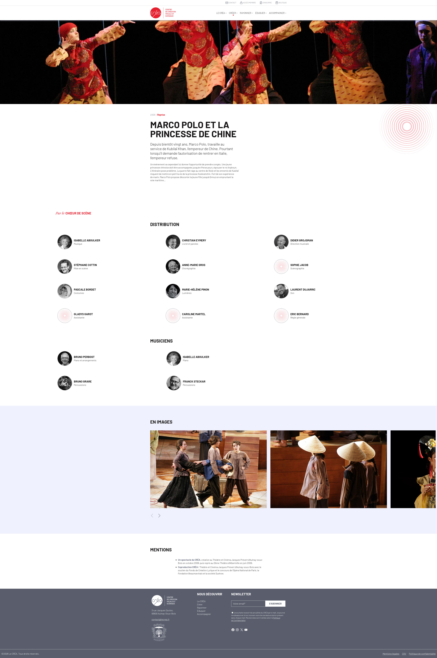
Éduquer (260, 12)
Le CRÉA (220, 12)
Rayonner (245, 12)
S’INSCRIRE (267, 2)
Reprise (161, 114)
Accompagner (277, 12)
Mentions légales (391, 653)
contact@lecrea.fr (160, 619)
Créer (232, 12)
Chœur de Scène (78, 213)
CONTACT (232, 2)
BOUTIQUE (283, 2)
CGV (404, 653)
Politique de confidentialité (422, 653)
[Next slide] (159, 516)
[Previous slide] (152, 516)
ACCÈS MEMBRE (249, 2)
